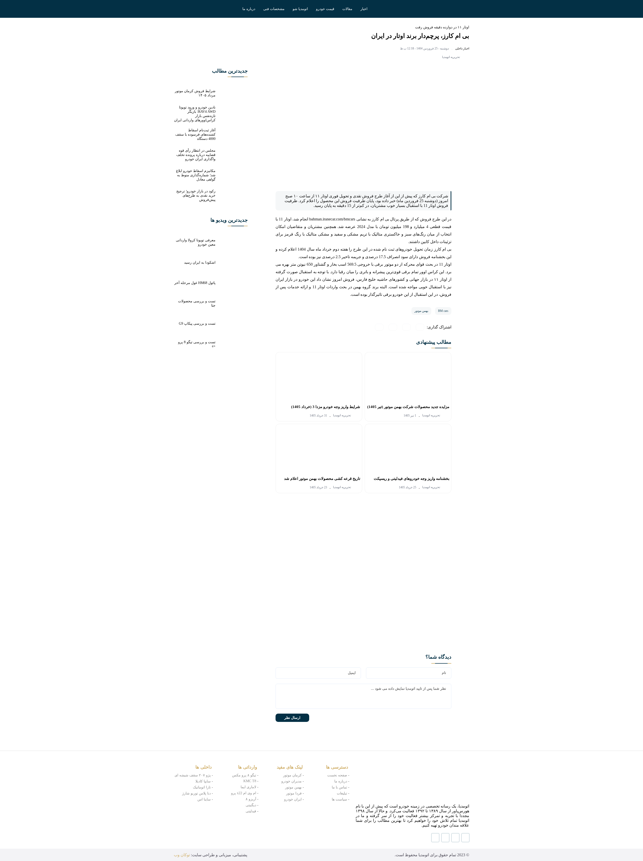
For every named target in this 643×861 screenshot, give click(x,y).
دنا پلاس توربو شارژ (196, 793)
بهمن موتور (421, 311)
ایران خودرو (293, 799)
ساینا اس (204, 799)
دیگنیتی (251, 805)
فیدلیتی (251, 811)
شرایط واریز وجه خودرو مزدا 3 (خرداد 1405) (325, 407)
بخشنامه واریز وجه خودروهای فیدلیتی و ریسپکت (411, 479)
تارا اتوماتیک (202, 787)
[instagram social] (465, 837)
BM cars (443, 311)
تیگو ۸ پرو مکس (244, 775)
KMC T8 (249, 781)
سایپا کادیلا (203, 781)
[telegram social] (435, 837)
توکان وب (182, 855)
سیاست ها (339, 799)
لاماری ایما (248, 787)
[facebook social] (445, 837)
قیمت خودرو (325, 9)
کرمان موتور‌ (292, 775)
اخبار (363, 9)
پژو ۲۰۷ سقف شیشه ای (193, 775)
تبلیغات (342, 793)
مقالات (347, 9)
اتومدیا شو (300, 9)
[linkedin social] (455, 837)
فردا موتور (294, 793)
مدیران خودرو (291, 781)
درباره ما (248, 9)
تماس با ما (339, 787)
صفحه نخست (337, 775)
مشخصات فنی (274, 9)
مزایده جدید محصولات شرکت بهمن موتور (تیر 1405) (408, 407)
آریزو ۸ (251, 799)
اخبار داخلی (462, 48)
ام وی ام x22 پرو (243, 793)
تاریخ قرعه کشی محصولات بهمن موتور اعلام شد (322, 479)
